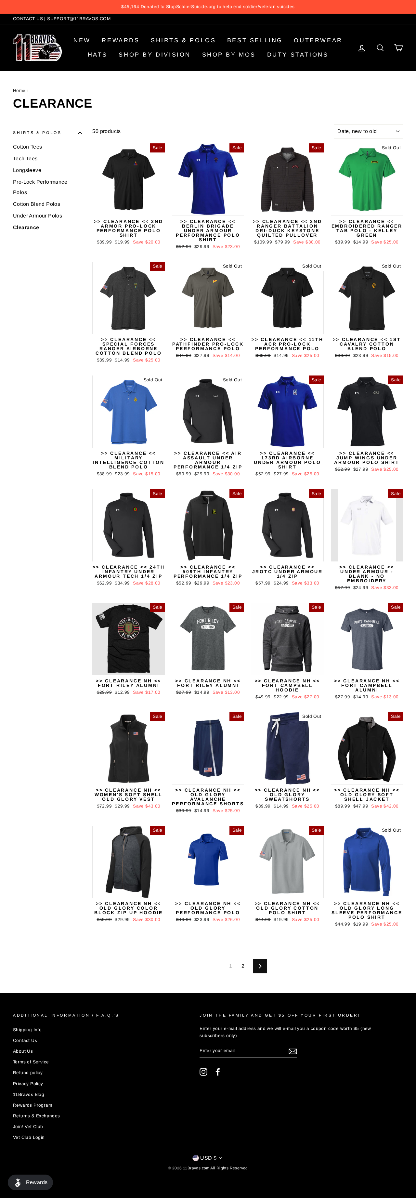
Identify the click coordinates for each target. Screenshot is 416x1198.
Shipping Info (27, 1029)
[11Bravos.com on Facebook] (218, 1072)
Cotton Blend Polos (36, 204)
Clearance (26, 227)
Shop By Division (155, 54)
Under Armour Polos (37, 215)
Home (19, 90)
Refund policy (28, 1072)
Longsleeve (27, 170)
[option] (208, 6)
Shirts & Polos (183, 40)
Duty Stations (298, 54)
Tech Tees (25, 158)
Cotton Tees (27, 147)
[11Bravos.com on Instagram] (203, 1072)
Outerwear (318, 40)
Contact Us (25, 1040)
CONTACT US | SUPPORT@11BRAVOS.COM (61, 18)
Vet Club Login (29, 1137)
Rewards (120, 40)
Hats (98, 54)
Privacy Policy (28, 1083)
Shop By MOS (229, 54)
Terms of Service (31, 1062)
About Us (23, 1051)
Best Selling (255, 40)
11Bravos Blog (28, 1094)
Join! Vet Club (28, 1126)
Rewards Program (32, 1105)
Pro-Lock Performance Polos (40, 187)
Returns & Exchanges (36, 1115)
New (82, 40)
